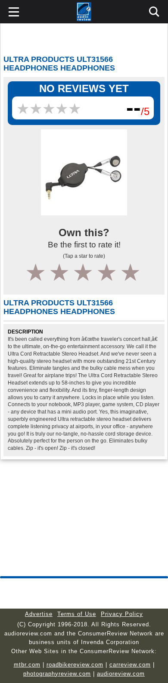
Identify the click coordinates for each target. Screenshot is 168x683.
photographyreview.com (57, 673)
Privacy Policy (122, 614)
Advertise (39, 614)
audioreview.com (121, 673)
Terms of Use (76, 614)
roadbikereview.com (75, 664)
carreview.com (130, 664)
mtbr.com (27, 664)
